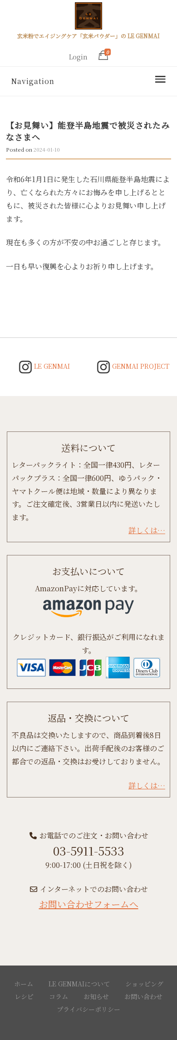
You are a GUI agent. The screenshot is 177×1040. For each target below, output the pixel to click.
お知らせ (96, 996)
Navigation (32, 81)
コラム (58, 996)
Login (78, 56)
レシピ (24, 996)
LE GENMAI (51, 366)
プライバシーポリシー (88, 1009)
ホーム (23, 983)
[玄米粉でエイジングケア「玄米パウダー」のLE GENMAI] (88, 17)
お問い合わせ (143, 996)
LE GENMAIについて (79, 983)
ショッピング (144, 983)
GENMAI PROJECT (139, 366)
